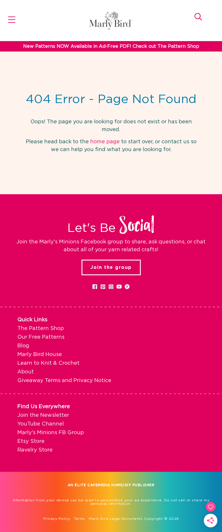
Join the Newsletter (43, 415)
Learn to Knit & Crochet (48, 363)
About (25, 372)
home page (105, 141)
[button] (94, 286)
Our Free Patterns (40, 337)
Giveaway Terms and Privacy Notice (64, 380)
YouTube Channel (40, 424)
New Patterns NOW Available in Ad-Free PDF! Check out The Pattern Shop (111, 46)
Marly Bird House (39, 354)
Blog (23, 345)
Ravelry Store (35, 450)
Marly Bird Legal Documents (116, 518)
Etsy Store (31, 441)
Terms (79, 518)
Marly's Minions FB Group (50, 432)
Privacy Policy (56, 518)
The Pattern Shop (40, 328)
